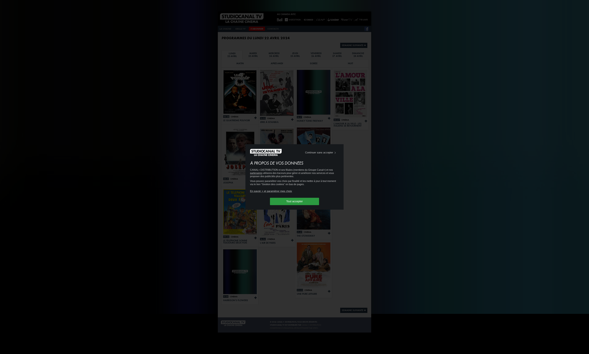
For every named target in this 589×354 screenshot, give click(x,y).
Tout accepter (294, 201)
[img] (335, 153)
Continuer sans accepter (319, 152)
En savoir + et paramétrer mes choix (271, 191)
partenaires (256, 173)
